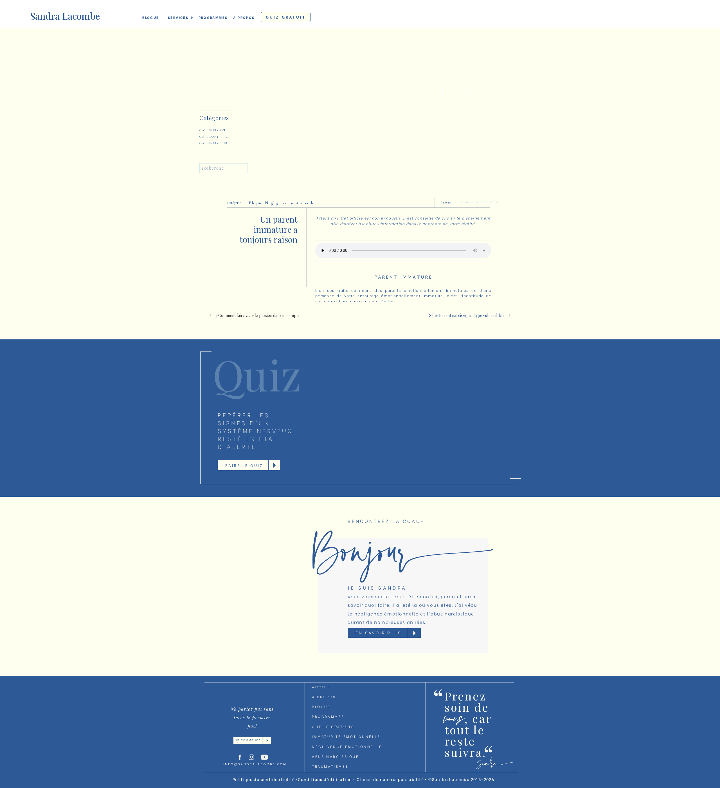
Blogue (255, 202)
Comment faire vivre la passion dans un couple (259, 315)
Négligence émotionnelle (289, 202)
